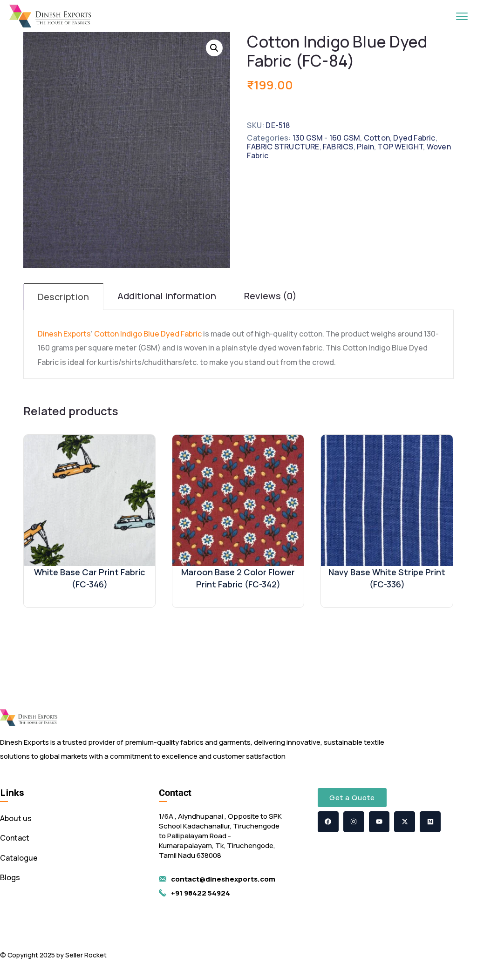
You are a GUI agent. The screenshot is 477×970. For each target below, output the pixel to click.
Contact (14, 838)
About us (16, 818)
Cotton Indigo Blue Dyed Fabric (147, 334)
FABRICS (338, 146)
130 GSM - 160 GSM (326, 138)
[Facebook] (328, 821)
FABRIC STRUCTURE (283, 146)
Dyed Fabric (414, 138)
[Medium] (430, 821)
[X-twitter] (404, 821)
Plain (365, 146)
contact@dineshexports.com (223, 879)
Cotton (377, 138)
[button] (214, 48)
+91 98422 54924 (200, 893)
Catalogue (19, 858)
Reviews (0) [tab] (270, 296)
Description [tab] (63, 296)
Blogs (10, 877)
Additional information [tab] (166, 296)
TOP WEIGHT (400, 146)
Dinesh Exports (64, 334)
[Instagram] (353, 821)
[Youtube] (379, 821)
